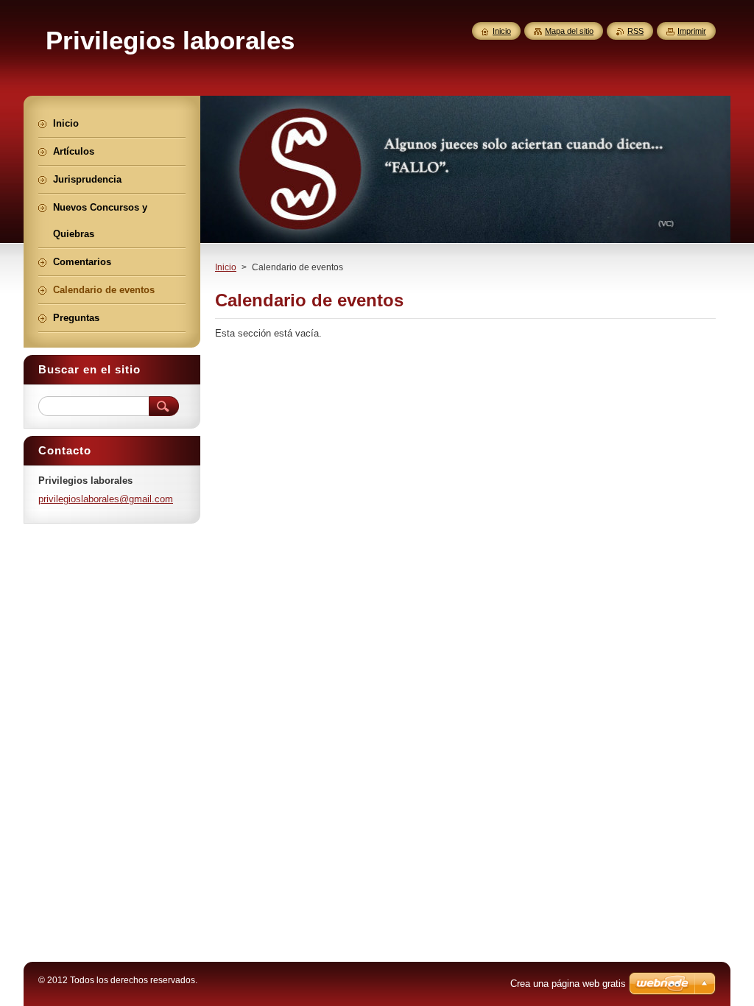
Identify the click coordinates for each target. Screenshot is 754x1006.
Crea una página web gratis (568, 983)
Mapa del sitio (569, 31)
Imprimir (691, 31)
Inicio (225, 267)
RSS (635, 31)
